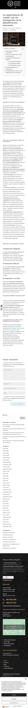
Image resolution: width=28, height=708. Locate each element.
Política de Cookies (9, 643)
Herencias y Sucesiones (9, 542)
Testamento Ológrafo (15, 61)
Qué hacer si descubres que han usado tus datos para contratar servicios (13, 433)
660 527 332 (11, 602)
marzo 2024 (6, 510)
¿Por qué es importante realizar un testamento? (14, 55)
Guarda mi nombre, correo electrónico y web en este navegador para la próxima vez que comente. (14, 398)
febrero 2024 (6, 513)
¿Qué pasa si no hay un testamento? (12, 51)
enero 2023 (6, 522)
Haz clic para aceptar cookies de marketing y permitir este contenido (14, 627)
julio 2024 (5, 501)
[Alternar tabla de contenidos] (22, 49)
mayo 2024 (6, 506)
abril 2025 (5, 480)
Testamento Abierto (15, 63)
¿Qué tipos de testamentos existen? (13, 58)
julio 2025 (5, 473)
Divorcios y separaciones (9, 539)
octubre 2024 (6, 494)
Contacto (6, 666)
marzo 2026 (6, 455)
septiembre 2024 (7, 496)
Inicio (5, 660)
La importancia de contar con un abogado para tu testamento (14, 71)
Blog (5, 664)
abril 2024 (5, 508)
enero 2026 (6, 460)
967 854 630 (11, 599)
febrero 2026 (6, 457)
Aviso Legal (7, 642)
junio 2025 (5, 476)
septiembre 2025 (7, 469)
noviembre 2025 (7, 464)
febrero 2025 (6, 485)
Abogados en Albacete (9, 532)
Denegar (14, 699)
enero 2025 (6, 487)
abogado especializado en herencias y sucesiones (13, 329)
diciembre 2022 (7, 524)
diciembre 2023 (7, 517)
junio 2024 (5, 503)
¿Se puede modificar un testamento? (12, 68)
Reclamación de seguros (9, 548)
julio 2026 (5, 448)
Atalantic (11, 675)
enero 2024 (6, 515)
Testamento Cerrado (15, 65)
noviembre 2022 (7, 526)
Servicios (6, 662)
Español (6, 706)
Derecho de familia (8, 537)
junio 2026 (5, 451)
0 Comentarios (12, 30)
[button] (26, 679)
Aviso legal (19, 706)
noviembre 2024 (7, 492)
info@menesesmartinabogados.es (12, 606)
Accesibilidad (7, 645)
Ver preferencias (14, 703)
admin (6, 28)
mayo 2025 (6, 478)
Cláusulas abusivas (8, 535)
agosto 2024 (6, 499)
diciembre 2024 (7, 490)
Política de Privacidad (9, 640)
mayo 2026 (6, 453)
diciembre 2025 (7, 462)
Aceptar (14, 695)
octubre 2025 (6, 467)
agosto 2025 (6, 471)
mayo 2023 (6, 519)
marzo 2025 (6, 483)
